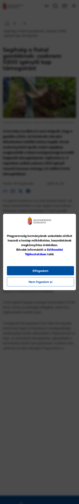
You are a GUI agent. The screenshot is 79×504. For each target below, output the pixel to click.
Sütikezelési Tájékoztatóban (44, 251)
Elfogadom (40, 270)
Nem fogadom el (40, 281)
